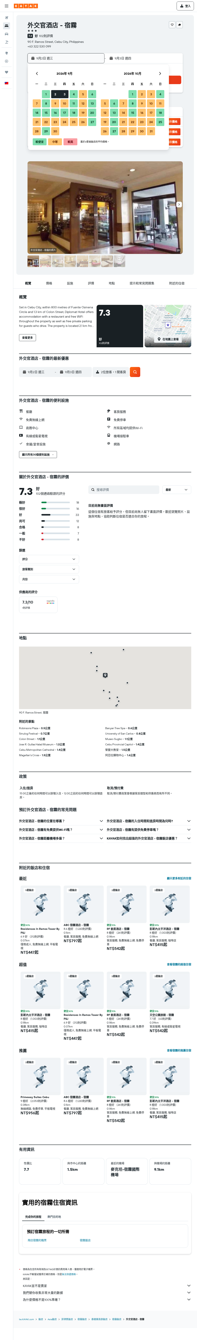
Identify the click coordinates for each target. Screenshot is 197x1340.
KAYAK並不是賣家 (35, 1286)
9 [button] (55, 103)
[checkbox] (38, 605)
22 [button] (46, 122)
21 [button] (36, 122)
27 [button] (92, 122)
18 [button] (73, 113)
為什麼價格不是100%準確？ (42, 1300)
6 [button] (92, 94)
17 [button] (64, 113)
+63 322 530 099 (39, 46)
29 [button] (46, 131)
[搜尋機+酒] (7, 42)
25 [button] (73, 122)
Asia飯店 (52, 1319)
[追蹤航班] (7, 61)
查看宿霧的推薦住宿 (179, 1050)
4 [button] (74, 94)
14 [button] (36, 113)
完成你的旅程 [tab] (33, 1216)
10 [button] (64, 103)
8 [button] (46, 103)
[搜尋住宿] (7, 26)
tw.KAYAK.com (26, 1319)
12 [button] (83, 103)
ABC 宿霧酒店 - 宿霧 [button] (76, 925)
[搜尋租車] (7, 34)
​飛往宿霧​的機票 (37, 1240)
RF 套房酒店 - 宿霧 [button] (118, 929)
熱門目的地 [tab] (54, 1216)
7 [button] (37, 103)
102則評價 (46, 36)
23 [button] (55, 122)
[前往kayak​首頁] (26, 6)
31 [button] (151, 131)
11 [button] (74, 103)
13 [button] (92, 103)
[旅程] (7, 72)
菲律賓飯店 (67, 1319)
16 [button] (55, 113)
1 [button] (46, 94)
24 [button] (64, 122)
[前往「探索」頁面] (7, 53)
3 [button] (64, 94)
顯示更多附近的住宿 (179, 878)
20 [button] (92, 113)
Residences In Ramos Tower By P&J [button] (40, 930)
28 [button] (36, 131)
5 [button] (83, 94)
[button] (6, 6)
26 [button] (83, 122)
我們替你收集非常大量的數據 (43, 1293)
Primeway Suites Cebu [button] (35, 1097)
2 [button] (55, 94)
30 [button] (55, 131)
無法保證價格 (69, 1274)
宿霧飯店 (85, 1240)
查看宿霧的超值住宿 (179, 964)
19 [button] (83, 113)
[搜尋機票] (7, 18)
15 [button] (46, 113)
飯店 (40, 1319)
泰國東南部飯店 (99, 1319)
